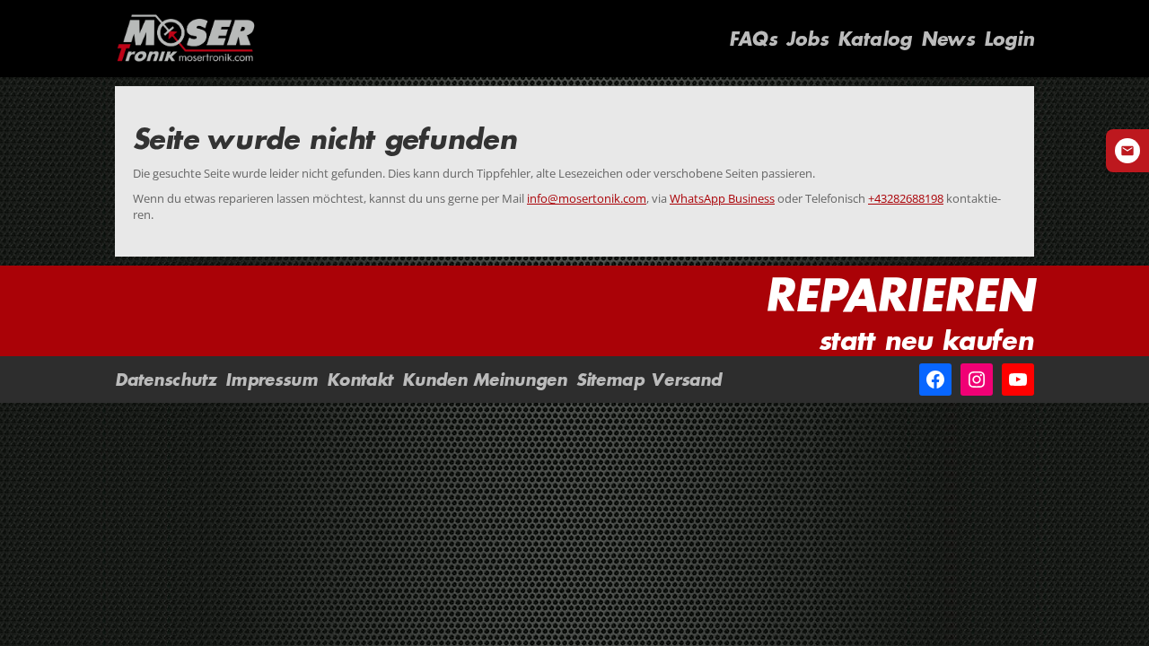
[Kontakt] (1127, 150)
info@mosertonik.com (586, 198)
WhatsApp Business (722, 198)
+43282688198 (905, 198)
